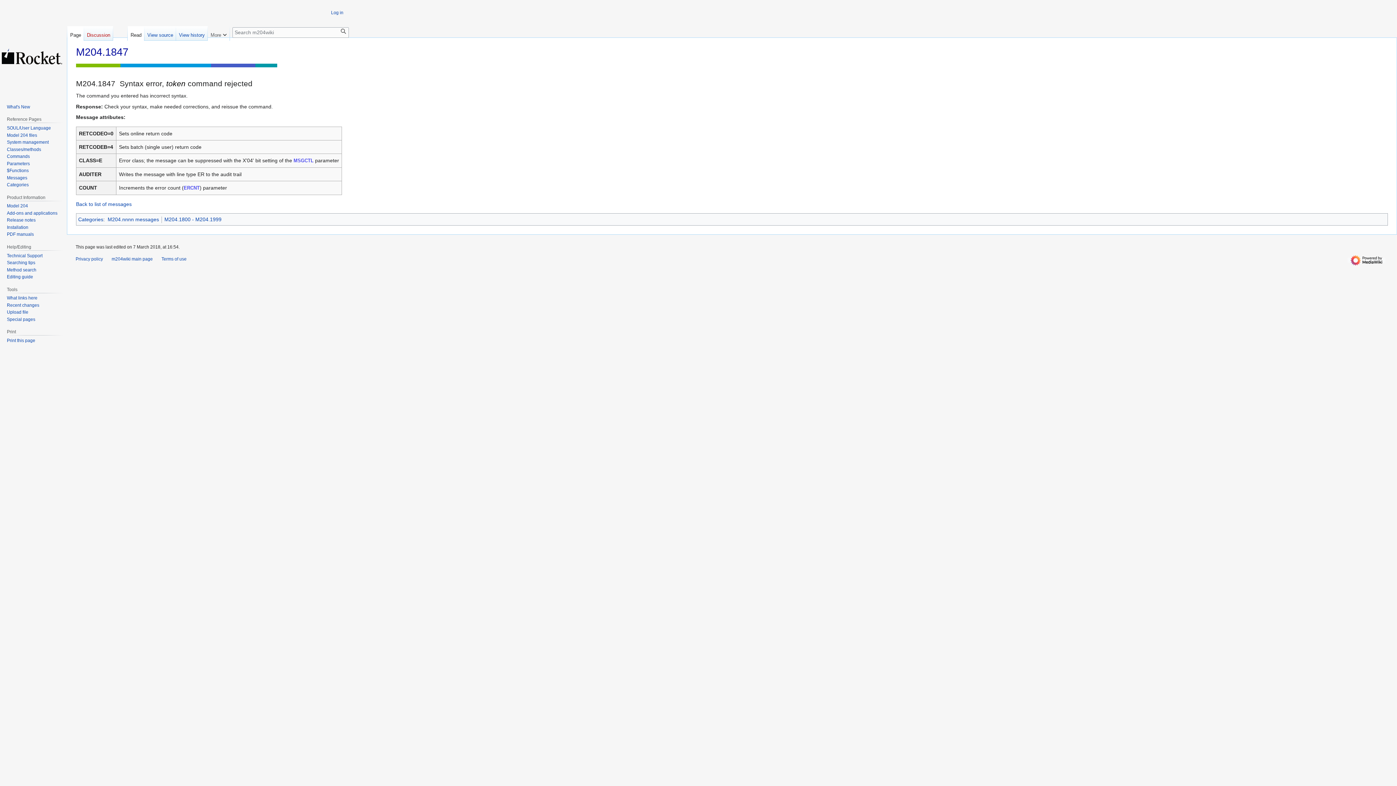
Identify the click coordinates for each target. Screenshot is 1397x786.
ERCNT (192, 188)
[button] (219, 33)
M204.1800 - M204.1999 (193, 219)
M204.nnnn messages (133, 219)
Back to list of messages (104, 204)
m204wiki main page (132, 259)
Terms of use (174, 259)
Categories (90, 219)
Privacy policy (89, 259)
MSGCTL (304, 160)
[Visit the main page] (32, 56)
